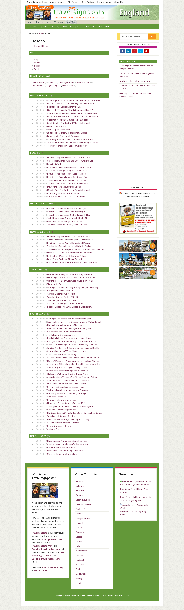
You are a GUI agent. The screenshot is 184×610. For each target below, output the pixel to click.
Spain (78, 569)
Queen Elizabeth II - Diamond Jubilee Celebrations (70, 240)
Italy (78, 546)
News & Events (83, 82)
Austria (79, 481)
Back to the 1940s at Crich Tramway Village (66, 256)
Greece (79, 537)
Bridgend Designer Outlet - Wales (62, 290)
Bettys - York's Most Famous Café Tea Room (66, 174)
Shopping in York (55, 284)
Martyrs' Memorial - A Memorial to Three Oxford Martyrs (73, 361)
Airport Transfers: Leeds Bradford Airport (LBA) (68, 215)
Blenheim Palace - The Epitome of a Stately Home (69, 338)
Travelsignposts (39, 533)
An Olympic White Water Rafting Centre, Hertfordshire (71, 341)
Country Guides (57, 2)
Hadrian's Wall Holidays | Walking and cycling (68, 419)
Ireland (79, 541)
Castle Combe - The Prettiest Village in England (68, 123)
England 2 (80, 509)
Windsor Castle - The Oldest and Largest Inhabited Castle (73, 348)
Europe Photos (104, 2)
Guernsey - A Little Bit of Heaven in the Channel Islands (72, 113)
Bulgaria (80, 490)
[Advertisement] (138, 141)
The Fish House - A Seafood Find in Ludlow (66, 180)
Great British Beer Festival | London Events (66, 196)
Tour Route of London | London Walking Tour (67, 146)
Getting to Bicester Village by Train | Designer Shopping (72, 287)
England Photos (41, 46)
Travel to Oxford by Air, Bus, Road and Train (67, 225)
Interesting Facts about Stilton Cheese (64, 187)
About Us (118, 2)
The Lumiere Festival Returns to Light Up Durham (69, 246)
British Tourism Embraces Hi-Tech (62, 447)
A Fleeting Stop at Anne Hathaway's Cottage (66, 393)
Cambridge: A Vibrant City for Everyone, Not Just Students (73, 100)
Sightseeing (52, 86)
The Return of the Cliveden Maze (61, 335)
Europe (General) (83, 518)
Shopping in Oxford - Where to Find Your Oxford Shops (72, 277)
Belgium (80, 486)
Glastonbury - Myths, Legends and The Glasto (67, 120)
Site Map (38, 62)
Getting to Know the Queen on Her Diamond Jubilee (70, 319)
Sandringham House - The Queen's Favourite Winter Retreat (74, 322)
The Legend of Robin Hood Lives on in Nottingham (70, 406)
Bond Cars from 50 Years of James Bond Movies (68, 243)
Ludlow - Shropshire (56, 126)
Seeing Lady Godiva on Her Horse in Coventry (67, 390)
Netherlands (81, 551)
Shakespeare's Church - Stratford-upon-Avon (67, 374)
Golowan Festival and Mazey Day (61, 400)
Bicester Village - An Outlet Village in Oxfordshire (69, 307)
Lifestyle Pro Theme (77, 595)
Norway (79, 555)
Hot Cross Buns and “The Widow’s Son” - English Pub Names (74, 413)
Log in (127, 595)
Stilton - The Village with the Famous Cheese (67, 133)
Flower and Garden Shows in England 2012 (66, 403)
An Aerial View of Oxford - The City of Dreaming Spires (72, 377)
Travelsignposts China (51, 539)
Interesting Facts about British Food (63, 193)
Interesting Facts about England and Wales (66, 451)
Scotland (80, 564)
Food (52, 82)
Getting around (66, 82)
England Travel (92, 12)
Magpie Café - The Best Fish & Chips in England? (69, 190)
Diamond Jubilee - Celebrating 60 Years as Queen (69, 328)
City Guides (73, 2)
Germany (80, 532)
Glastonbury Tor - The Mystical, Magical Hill (67, 367)
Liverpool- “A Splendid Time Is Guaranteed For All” (70, 110)
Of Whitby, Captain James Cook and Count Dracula (70, 139)
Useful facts (67, 86)
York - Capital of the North (59, 129)
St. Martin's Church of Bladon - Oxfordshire (66, 384)
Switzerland (81, 574)
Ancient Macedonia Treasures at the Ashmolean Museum (72, 262)
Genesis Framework (94, 595)
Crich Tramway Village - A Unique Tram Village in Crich (72, 345)
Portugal (80, 560)
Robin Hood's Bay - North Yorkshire (63, 136)
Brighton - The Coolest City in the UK (63, 107)
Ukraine (79, 583)
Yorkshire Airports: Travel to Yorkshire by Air (67, 218)
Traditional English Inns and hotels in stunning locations (72, 142)
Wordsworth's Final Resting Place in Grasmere (67, 371)
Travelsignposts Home (37, 2)
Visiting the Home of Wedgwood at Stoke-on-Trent (70, 281)
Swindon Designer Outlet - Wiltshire (63, 297)
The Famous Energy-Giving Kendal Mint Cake (67, 170)
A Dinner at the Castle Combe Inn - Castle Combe (69, 167)
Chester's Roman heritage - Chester (63, 423)
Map (36, 59)
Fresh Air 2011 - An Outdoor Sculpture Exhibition (69, 253)
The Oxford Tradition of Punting (61, 354)
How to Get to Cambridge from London (64, 221)
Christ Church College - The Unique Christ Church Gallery (73, 358)
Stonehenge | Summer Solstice (61, 416)
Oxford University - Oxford (59, 426)
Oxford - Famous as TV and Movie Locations (66, 351)
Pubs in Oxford (54, 164)
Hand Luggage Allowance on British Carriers (67, 441)
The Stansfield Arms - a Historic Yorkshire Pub (68, 183)
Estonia (79, 514)
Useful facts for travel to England (62, 454)
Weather (38, 69)
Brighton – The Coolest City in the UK (135, 81)
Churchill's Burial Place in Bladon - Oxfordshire (68, 380)
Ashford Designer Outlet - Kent (61, 294)
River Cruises (88, 2)
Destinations (39, 82)
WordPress (119, 595)
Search (37, 66)
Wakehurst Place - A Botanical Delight (64, 332)
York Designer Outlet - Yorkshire (61, 300)
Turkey (79, 578)
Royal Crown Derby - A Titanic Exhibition (65, 259)
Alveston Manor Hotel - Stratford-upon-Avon (67, 444)
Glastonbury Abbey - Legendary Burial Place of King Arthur (74, 364)
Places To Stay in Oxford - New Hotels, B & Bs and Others (72, 116)
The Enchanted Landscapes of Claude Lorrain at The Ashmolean (75, 249)
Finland (79, 523)
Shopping (37, 86)
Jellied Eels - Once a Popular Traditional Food (67, 177)
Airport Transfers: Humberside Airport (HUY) (67, 208)
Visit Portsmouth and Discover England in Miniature (70, 103)
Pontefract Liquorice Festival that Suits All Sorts (68, 157)
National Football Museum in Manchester (65, 325)
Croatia (79, 495)
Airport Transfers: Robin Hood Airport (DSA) (67, 212)
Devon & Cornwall (84, 504)
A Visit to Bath (53, 429)
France (79, 527)
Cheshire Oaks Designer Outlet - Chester (65, 303)
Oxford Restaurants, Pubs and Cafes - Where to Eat (70, 161)
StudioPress (108, 595)
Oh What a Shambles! (56, 397)
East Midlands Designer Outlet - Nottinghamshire (69, 274)
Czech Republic (83, 500)
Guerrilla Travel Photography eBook (133, 513)
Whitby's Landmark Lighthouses (61, 410)
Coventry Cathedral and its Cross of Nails (65, 387)
